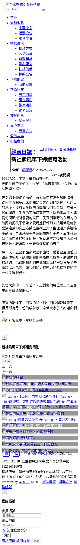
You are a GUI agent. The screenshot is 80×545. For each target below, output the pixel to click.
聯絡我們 (17, 141)
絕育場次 (25, 105)
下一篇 (7, 371)
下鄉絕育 (17, 90)
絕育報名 (25, 100)
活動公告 (25, 33)
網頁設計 (65, 482)
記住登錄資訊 (16, 530)
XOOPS (24, 482)
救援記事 (17, 115)
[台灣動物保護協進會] (23, 4)
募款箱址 (25, 59)
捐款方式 (25, 48)
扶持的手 (25, 69)
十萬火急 (25, 28)
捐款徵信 (17, 43)
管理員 (27, 170)
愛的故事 (17, 136)
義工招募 (25, 95)
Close (6, 361)
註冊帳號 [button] (23, 541)
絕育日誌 (25, 110)
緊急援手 (25, 120)
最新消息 (17, 23)
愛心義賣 (17, 126)
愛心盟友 (25, 64)
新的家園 (25, 84)
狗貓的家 (17, 79)
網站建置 (49, 482)
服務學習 (25, 38)
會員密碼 (8, 520)
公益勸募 (25, 54)
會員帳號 (8, 511)
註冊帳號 (51, 150)
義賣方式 (25, 131)
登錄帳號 (69, 150)
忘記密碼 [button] (8, 541)
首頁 (13, 18)
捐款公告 (25, 74)
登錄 (6, 535)
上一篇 (7, 366)
